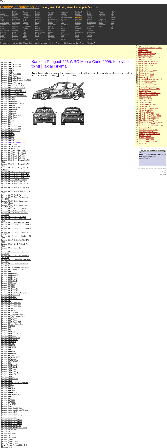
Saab (77, 36)
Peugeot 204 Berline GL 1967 (12, 103)
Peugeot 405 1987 (8, 344)
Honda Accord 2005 (146, 73)
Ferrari (25, 28)
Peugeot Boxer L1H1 (9, 412)
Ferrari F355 (144, 67)
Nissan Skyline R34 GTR (148, 124)
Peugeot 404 (6, 330)
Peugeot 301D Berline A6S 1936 (13, 211)
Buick (14, 15)
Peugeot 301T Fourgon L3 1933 (13, 269)
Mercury (64, 19)
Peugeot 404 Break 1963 (10, 338)
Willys (101, 26)
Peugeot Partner (7, 439)
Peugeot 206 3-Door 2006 (11, 127)
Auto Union (4, 30)
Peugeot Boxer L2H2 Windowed (13, 416)
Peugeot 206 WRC (8, 138)
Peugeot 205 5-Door (9, 117)
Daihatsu (15, 39)
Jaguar (37, 37)
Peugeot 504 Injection (9, 379)
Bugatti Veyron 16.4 (145, 55)
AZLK (113, 12)
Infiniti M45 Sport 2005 (148, 85)
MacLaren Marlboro (146, 112)
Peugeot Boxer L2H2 (9, 414)
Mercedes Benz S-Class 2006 (150, 116)
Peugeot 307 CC (7, 308)
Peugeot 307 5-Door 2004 (11, 304)
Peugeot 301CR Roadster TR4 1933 (14, 209)
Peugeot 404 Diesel (8, 342)
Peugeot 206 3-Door (9, 125)
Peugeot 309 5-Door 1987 (11, 322)
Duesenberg (27, 26)
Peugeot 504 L (6, 381)
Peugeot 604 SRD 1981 (10, 394)
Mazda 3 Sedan (145, 102)
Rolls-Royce (79, 32)
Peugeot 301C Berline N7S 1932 (13, 154)
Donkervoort (27, 24)
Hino (24, 37)
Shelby (89, 15)
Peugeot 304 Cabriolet (9, 281)
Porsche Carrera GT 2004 (148, 130)
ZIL (112, 28)
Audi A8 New (143, 50)
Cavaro (15, 21)
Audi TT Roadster (145, 52)
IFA (36, 24)
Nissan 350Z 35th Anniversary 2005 (153, 122)
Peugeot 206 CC (7, 133)
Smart (89, 21)
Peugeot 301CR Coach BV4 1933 (14, 195)
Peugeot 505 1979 (8, 388)
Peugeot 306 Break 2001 (10, 295)
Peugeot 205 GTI (7, 119)
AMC (2, 21)
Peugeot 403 (6, 328)
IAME (37, 23)
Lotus (50, 32)
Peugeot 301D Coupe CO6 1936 (13, 217)
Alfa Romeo (4, 15)
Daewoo (15, 36)
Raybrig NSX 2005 (146, 77)
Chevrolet (15, 24)
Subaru (90, 30)
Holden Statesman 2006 (148, 71)
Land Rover (52, 24)
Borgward (4, 37)
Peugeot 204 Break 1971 (10, 107)
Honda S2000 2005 (146, 75)
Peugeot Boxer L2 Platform (11, 420)
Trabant (102, 14)
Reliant (77, 26)
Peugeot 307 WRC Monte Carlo (13, 316)
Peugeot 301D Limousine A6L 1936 (15, 222)
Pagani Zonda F (145, 128)
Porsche (78, 23)
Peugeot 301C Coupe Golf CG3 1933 (15, 172)
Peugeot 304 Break (8, 277)
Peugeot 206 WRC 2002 (10, 140)
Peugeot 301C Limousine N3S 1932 (15, 178)
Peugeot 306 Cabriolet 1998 (12, 299)
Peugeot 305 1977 (8, 285)
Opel (62, 36)
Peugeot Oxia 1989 (8, 437)
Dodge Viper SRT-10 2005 (148, 63)
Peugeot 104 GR (7, 70)
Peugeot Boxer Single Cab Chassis (14, 427)
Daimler (25, 12)
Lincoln (51, 28)
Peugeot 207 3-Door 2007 (11, 146)
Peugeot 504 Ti (7, 386)
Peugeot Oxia (6, 435)
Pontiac (78, 21)
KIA (49, 17)
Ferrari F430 (144, 69)
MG (62, 21)
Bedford (3, 32)
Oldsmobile (65, 34)
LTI (49, 34)
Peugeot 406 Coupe (8, 353)
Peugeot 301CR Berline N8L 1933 (14, 181)
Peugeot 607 (6, 398)
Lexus (50, 26)
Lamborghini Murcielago (148, 95)
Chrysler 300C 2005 (145, 59)
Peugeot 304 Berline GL (10, 275)
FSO (24, 34)
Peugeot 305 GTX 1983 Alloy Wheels (15, 293)
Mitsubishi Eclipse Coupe (148, 120)
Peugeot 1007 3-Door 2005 (11, 64)
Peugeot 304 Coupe (8, 283)
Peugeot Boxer (6, 406)
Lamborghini (53, 21)
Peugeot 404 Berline (9, 332)
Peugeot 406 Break (8, 351)
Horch (37, 14)
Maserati (51, 37)
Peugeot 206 (6, 123)
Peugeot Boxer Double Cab (11, 408)
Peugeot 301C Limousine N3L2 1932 (15, 176)
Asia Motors (4, 23)
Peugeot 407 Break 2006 (10, 357)
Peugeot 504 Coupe (8, 369)
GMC (25, 36)
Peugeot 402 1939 (8, 326)
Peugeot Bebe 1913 (8, 404)
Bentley (3, 34)
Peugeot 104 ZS (7, 72)
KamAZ (113, 17)
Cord (14, 32)
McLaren (64, 15)
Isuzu (37, 36)
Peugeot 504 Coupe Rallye (11, 373)
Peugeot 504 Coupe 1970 (11, 371)
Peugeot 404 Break (8, 336)
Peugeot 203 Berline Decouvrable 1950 (16, 80)
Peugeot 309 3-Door (9, 318)
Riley (77, 30)
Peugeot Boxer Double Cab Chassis (14, 410)
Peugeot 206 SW (7, 137)
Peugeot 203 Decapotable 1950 (13, 84)
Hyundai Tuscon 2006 (147, 81)
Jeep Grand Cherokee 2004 (149, 89)
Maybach (64, 12)
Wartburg (102, 24)
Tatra (89, 37)
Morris (63, 28)
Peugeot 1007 (6, 62)
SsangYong (91, 23)
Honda (37, 12)
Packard (64, 37)
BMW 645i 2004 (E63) (147, 54)
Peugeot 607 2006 (8, 400)
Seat (89, 14)
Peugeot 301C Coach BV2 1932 (13, 156)
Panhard (78, 12)
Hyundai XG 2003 (146, 83)
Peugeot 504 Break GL (10, 365)
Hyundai (38, 21)
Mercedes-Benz (67, 17)
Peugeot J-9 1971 (8, 431)
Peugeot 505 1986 (8, 390)
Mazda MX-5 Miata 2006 (148, 108)
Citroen (15, 28)
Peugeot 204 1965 (8, 97)
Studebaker (91, 26)
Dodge (25, 23)
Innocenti (38, 30)
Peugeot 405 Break (8, 345)
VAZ (112, 24)
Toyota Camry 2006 (146, 139)
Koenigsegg (52, 19)
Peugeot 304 (6, 271)
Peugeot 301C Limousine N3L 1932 (15, 174)
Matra (50, 39)
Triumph (102, 15)
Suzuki (89, 34)
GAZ (112, 14)
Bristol (2, 39)
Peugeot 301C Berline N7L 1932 (13, 152)
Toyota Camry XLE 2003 (148, 141)
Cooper (15, 30)
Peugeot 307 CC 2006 (9, 310)
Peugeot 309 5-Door (9, 320)
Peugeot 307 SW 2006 (9, 312)
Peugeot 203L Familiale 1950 (12, 86)
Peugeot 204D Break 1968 (11, 115)
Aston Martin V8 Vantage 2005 (150, 48)
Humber (38, 17)
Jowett (50, 14)
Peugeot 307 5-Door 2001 (11, 302)
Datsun (25, 14)
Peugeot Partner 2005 (9, 443)
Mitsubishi (64, 24)
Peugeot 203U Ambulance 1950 (13, 88)
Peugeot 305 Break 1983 (10, 291)
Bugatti (15, 14)
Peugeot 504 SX (7, 385)
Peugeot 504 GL (7, 377)
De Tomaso (27, 15)
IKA (36, 26)
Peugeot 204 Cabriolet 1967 (12, 109)
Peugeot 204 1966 (8, 99)
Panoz (77, 14)
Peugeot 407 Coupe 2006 (11, 359)
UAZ (112, 23)
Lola (50, 30)
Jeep (37, 39)
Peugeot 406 (6, 349)
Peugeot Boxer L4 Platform (11, 424)
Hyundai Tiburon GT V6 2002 (150, 79)
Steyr (89, 24)
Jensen (51, 12)
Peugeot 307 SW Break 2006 (12, 314)
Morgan (64, 26)
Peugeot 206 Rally (8, 135)
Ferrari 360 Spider (146, 65)
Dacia (14, 34)
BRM (14, 12)
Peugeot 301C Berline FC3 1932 (13, 150)
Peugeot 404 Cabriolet (9, 340)
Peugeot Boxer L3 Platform (11, 422)
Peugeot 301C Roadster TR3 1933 (14, 179)
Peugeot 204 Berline (9, 101)
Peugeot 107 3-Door (9, 76)
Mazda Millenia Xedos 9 (148, 104)
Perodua (78, 15)
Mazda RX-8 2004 (146, 110)
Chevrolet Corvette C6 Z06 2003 (150, 57)
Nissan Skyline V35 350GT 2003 (151, 126)
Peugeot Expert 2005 (9, 429)
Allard (2, 17)
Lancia (50, 23)
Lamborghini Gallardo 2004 (149, 93)
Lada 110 (142, 143)
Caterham (16, 19)
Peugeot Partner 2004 (9, 441)
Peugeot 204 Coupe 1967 (11, 113)
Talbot (89, 36)
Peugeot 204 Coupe (8, 111)
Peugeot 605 (6, 396)
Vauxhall (102, 19)
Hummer (38, 19)
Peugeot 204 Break (8, 105)
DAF (13, 37)
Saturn (77, 39)
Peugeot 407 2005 (8, 355)
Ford (24, 32)
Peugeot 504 (6, 363)
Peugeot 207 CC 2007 (9, 148)
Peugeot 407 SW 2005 (9, 361)
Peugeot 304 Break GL (10, 279)
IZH (112, 15)
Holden (25, 39)
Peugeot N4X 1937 (8, 433)
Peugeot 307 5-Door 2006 (11, 306)
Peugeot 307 (6, 301)
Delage (25, 17)
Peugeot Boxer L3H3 (9, 418)
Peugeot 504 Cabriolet (9, 367)
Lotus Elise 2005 (145, 98)
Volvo (101, 23)
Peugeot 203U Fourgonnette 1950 (14, 95)
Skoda (89, 19)
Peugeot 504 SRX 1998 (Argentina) (14, 383)
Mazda (63, 14)
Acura (2, 14)
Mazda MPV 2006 (146, 106)
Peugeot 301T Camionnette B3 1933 (15, 267)
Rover (77, 34)
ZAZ (112, 26)
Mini (62, 23)
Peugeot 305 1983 (8, 287)
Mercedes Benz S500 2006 (149, 118)
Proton (77, 24)
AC (1, 12)
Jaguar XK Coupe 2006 (148, 87)
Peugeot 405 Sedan (8, 347)
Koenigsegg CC (145, 91)
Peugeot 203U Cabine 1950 (11, 90)
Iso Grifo (38, 34)
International (40, 32)
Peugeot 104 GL (7, 68)
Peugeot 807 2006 (8, 402)
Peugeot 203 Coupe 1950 (11, 82)
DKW (25, 19)
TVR (101, 17)
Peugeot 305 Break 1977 (10, 289)
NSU (62, 32)
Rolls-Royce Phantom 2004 (149, 134)
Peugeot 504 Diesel (8, 375)
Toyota (101, 12)
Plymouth (78, 19)
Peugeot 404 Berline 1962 (11, 334)
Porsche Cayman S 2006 (148, 132)
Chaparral (16, 23)
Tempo (89, 39)
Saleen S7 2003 (145, 136)
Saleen (78, 37)
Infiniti (37, 28)
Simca (89, 17)
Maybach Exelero (145, 100)
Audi (2, 26)
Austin (2, 28)
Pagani (63, 39)
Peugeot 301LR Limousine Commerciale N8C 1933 (11, 249)
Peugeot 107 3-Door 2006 (11, 74)
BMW (2, 36)
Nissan (63, 30)
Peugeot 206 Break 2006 (10, 131)
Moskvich (114, 21)
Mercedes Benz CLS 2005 (149, 114)
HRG (37, 15)
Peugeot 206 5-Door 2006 (11, 129)
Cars (164, 172)
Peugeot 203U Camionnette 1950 (13, 92)
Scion (89, 12)
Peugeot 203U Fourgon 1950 (12, 94)
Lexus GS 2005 (145, 96)
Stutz (89, 28)
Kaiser (50, 15)
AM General (4, 19)
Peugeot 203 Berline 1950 (11, 78)
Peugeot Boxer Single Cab (11, 426)
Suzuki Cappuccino (146, 137)
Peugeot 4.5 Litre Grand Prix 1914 (14, 324)
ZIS (112, 30)
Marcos (51, 36)
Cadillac (15, 17)
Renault (78, 28)
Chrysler (15, 26)
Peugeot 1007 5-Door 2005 (11, 66)
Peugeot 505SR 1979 (9, 392)
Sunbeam (91, 32)
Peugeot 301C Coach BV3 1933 (13, 158)
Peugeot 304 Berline (9, 273)
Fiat (24, 30)
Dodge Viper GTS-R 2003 (148, 61)
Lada (113, 19)
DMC (24, 21)
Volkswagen (103, 21)
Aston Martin (5, 24)
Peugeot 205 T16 (7, 121)
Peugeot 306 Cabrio (8, 297)
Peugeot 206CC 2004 (9, 144)
